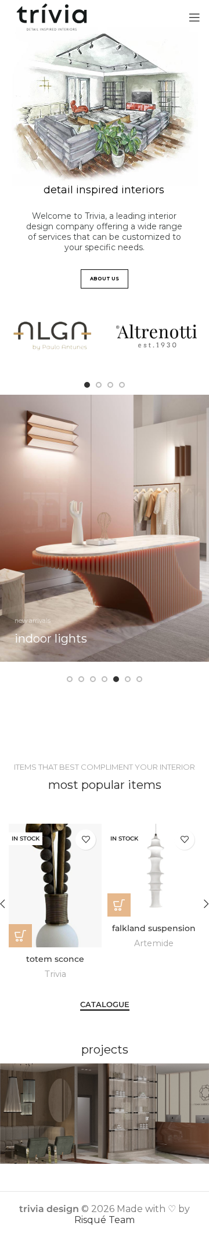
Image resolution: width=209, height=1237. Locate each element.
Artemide (154, 943)
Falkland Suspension (154, 928)
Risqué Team (104, 1219)
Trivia (55, 974)
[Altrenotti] (157, 336)
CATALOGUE (104, 1004)
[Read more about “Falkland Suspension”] (119, 905)
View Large (200, 1072)
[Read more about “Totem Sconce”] (20, 935)
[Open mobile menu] (194, 17)
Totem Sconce (55, 959)
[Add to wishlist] (85, 840)
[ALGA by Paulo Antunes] (52, 336)
